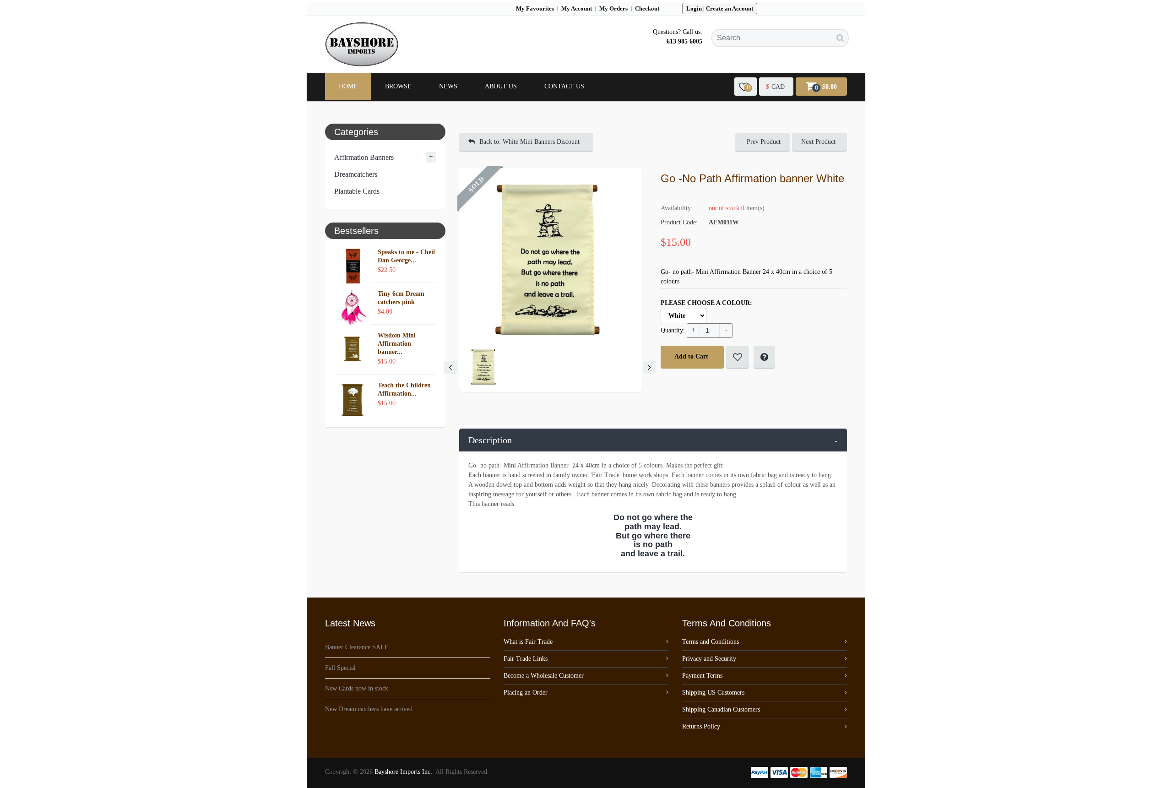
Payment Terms (702, 675)
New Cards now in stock (356, 688)
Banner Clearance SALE (357, 647)
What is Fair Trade (528, 641)
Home (348, 86)
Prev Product (764, 141)
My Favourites (535, 8)
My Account (576, 8)
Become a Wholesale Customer (544, 675)
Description (653, 440)
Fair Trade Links (526, 658)
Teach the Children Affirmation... (404, 389)
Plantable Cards (357, 191)
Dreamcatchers (355, 174)
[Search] (840, 38)
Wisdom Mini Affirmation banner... (397, 343)
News (448, 86)
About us (501, 86)
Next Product (818, 141)
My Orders (613, 8)
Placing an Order (526, 692)
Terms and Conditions (710, 641)
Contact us (564, 86)
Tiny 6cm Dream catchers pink (401, 297)
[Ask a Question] (764, 357)
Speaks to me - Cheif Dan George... (406, 256)
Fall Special (340, 667)
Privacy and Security (709, 658)
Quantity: (673, 330)
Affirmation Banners (364, 157)
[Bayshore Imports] (362, 44)
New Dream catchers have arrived (368, 709)
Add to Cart (691, 356)
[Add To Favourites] (737, 357)
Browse (398, 86)
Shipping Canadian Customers (721, 709)
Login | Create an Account (719, 8)
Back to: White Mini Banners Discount (529, 141)
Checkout (647, 8)
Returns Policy (701, 726)
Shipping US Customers (713, 692)
